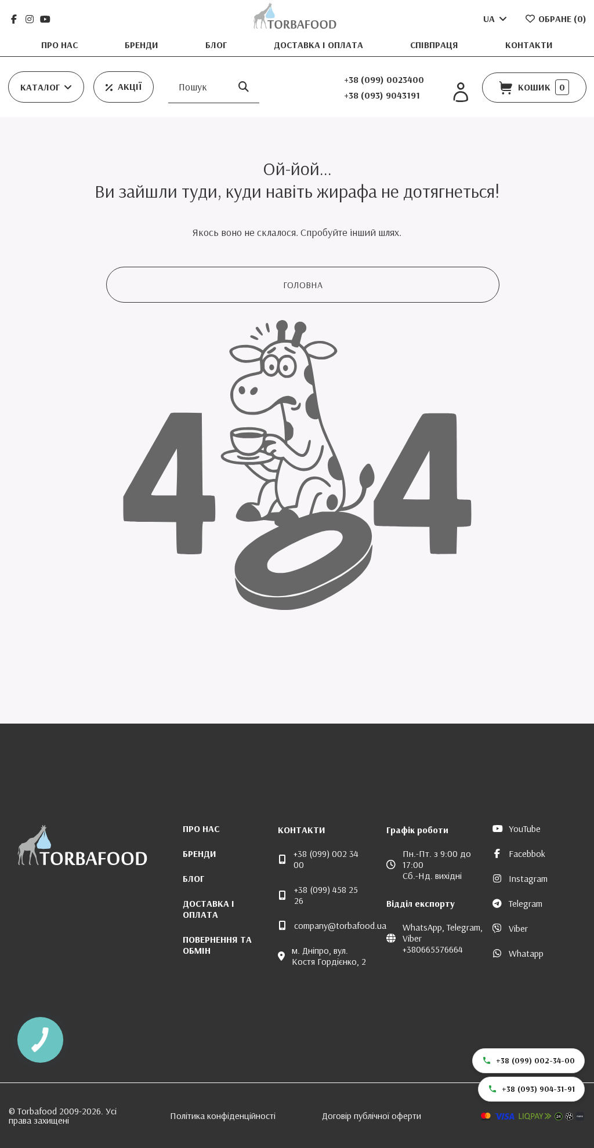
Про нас (60, 44)
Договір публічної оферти (371, 1115)
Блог (217, 44)
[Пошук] (243, 87)
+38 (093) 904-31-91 (538, 1089)
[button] (46, 87)
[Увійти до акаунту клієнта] (460, 92)
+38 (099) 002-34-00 (535, 1060)
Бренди (143, 44)
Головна (303, 284)
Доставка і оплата (319, 44)
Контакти (529, 44)
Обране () (561, 18)
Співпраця (435, 44)
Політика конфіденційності (223, 1115)
